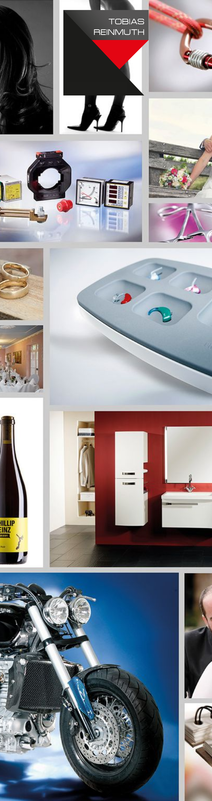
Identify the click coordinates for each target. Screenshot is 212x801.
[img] (106, 400)
